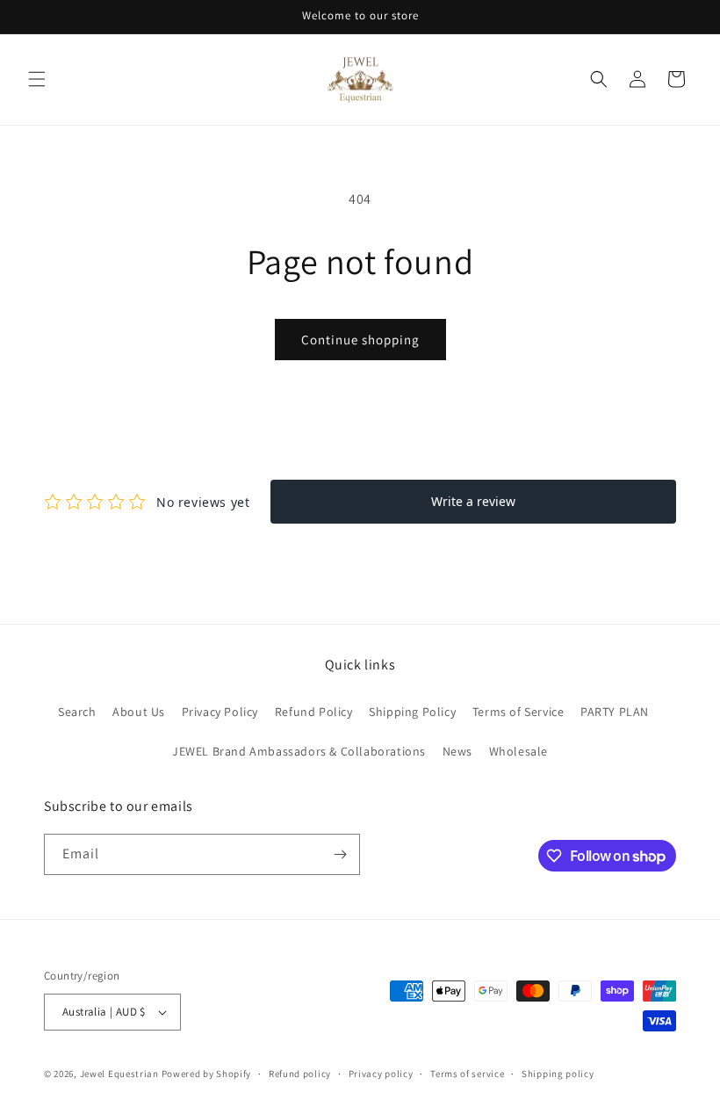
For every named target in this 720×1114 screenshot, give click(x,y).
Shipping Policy (412, 712)
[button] (37, 79)
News (457, 751)
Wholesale (518, 751)
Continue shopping (360, 339)
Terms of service (467, 1073)
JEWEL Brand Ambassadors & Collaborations (299, 751)
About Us (138, 712)
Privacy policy (381, 1073)
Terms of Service (518, 712)
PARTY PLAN (614, 712)
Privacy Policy (220, 712)
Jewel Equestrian (121, 1073)
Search (77, 712)
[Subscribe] (339, 854)
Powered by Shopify (207, 1073)
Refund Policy (314, 712)
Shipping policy (558, 1073)
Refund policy (300, 1073)
